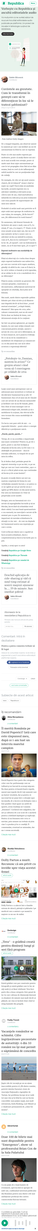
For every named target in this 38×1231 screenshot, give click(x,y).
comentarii (12, 723)
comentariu (13, 1026)
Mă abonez (28, 626)
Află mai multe (8, 34)
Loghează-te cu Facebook (20, 662)
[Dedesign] (3, 931)
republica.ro (12, 3)
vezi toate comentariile (19, 685)
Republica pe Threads (17, 555)
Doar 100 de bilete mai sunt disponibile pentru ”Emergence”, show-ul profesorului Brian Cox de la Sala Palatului (19, 1144)
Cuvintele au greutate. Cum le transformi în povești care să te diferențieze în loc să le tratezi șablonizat (19, 1214)
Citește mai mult (8, 834)
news (5, 700)
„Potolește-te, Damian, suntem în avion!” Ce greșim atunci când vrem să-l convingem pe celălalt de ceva (18, 365)
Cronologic (21, 678)
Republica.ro (15, 700)
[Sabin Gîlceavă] (4, 79)
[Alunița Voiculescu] (3, 849)
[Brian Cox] (19, 1170)
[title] (6, 377)
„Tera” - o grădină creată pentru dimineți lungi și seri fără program (18, 945)
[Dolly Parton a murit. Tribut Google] (19, 890)
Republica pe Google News (20, 550)
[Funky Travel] (3, 1021)
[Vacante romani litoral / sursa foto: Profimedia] (19, 1068)
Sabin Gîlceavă (16, 376)
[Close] (35, 1228)
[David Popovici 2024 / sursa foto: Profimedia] (19, 765)
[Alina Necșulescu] (3, 718)
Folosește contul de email (19, 667)
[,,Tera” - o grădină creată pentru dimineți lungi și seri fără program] (19, 968)
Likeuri (33, 678)
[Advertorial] (3, 1126)
